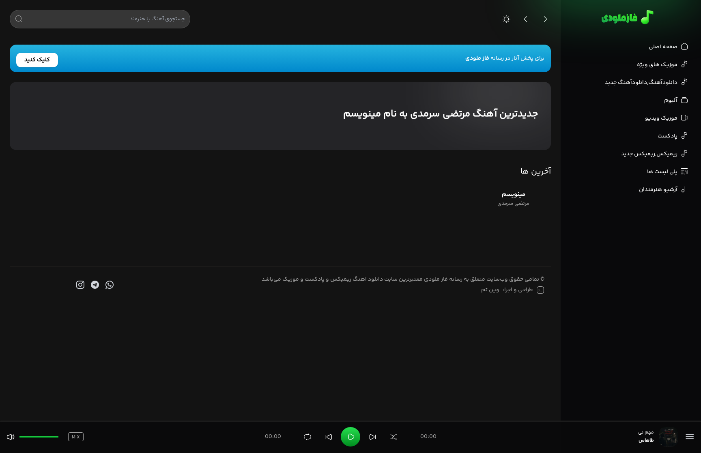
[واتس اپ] (109, 285)
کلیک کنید (37, 60)
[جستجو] (18, 20)
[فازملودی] (626, 17)
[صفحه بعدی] (545, 19)
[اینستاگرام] (79, 285)
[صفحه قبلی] (525, 19)
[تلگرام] (94, 285)
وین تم (490, 290)
